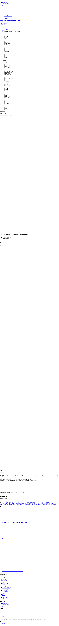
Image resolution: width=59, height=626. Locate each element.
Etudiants (6, 39)
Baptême (6, 66)
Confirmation (6, 68)
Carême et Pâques (7, 77)
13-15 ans (6, 57)
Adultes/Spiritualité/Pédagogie (9, 78)
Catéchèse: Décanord (7, 73)
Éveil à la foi (6, 88)
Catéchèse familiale (7, 96)
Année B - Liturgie (4, 597)
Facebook (3, 623)
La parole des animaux (8, 65)
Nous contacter (4, 5)
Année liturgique (7, 97)
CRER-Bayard (2, 572)
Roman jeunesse (7, 109)
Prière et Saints (4, 585)
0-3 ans (6, 52)
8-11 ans (6, 50)
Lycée (5, 38)
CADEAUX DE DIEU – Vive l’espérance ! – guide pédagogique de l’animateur (16, 502)
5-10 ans (6, 45)
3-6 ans (3, 30)
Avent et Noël (4, 579)
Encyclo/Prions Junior (5, 591)
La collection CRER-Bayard (6, 3)
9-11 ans (6, 55)
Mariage (6, 95)
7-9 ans (6, 54)
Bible (5, 79)
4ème (5, 48)
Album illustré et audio (8, 91)
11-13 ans (6, 56)
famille (3, 22)
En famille (6, 80)
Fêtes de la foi (6, 70)
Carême (6, 101)
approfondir (4, 24)
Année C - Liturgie (4, 580)
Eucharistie (6, 94)
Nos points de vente (6, 17)
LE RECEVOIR (21, 20)
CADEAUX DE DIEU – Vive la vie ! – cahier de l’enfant (16, 504)
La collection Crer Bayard (8, 20)
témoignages (4, 26)
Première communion (7, 67)
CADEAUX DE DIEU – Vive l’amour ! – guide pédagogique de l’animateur (39, 503)
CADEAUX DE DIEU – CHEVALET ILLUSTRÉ (31, 504)
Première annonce (7, 103)
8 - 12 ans (6, 47)
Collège (6, 37)
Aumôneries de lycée (7, 89)
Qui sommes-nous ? (4, 2)
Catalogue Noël (7, 62)
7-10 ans (6, 44)
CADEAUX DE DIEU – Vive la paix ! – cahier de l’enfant (35, 502)
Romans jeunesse (7, 83)
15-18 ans (6, 58)
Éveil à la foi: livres (7, 75)
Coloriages (6, 90)
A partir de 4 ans (7, 41)
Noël (5, 106)
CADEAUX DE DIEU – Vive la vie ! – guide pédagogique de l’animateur (18, 503)
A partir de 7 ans (7, 42)
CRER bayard (4, 28)
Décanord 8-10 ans (7, 43)
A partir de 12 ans (7, 36)
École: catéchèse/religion (8, 74)
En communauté (7, 81)
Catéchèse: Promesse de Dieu (9, 72)
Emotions (6, 64)
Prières (6, 104)
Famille (6, 107)
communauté (4, 23)
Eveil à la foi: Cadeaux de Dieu (9, 71)
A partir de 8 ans (7, 51)
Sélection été (6, 84)
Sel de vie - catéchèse (5, 596)
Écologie (6, 108)
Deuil (5, 102)
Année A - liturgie (7, 85)
